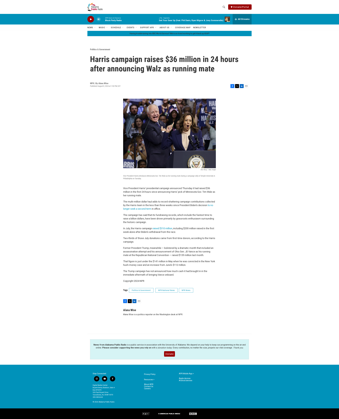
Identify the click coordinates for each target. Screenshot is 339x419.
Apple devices (185, 378)
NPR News (186, 290)
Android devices (185, 381)
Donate (169, 353)
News (90, 27)
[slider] (102, 19)
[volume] (98, 19)
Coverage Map (183, 27)
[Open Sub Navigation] (95, 27)
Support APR (147, 27)
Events (130, 27)
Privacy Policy (149, 374)
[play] (91, 19)
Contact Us (148, 386)
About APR (148, 384)
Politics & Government (100, 49)
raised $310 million (162, 228)
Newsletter (199, 27)
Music (102, 27)
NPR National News (166, 290)
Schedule (116, 27)
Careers (147, 389)
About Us (164, 27)
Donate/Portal (241, 7)
